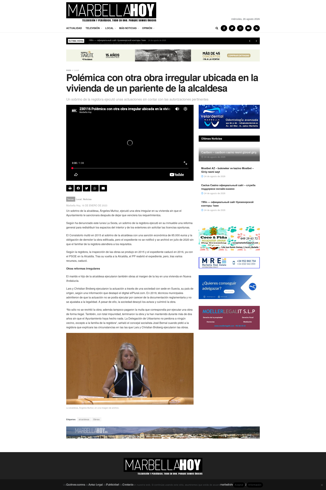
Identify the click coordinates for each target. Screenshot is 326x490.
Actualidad (74, 28)
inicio (68, 70)
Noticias (87, 199)
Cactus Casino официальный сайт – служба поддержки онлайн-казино (228, 187)
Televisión (93, 28)
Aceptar (239, 484)
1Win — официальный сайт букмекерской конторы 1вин (227, 203)
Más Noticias (128, 28)
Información (254, 484)
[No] (321, 485)
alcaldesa (84, 419)
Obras (96, 419)
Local (109, 28)
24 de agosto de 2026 (214, 156)
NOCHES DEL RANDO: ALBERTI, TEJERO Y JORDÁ (115, 40)
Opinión (147, 28)
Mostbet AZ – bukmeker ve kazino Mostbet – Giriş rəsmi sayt (227, 170)
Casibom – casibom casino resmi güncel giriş (228, 152)
